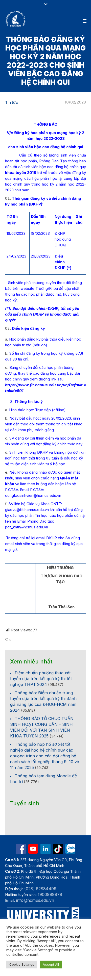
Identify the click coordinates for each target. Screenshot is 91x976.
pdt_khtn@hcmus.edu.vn (26, 527)
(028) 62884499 (40, 888)
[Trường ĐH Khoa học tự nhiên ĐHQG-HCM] (21, 849)
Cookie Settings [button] (21, 964)
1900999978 (50, 894)
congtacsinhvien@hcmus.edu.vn (33, 495)
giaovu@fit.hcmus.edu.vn (27, 509)
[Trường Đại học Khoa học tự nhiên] (45, 849)
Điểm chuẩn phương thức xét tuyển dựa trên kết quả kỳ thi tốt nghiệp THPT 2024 (41, 678)
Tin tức (11, 102)
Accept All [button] (51, 964)
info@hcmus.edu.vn (35, 900)
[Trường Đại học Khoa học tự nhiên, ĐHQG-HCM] (16, 19)
